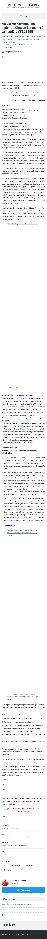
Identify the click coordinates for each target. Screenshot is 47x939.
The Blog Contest (15, 828)
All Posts (14, 883)
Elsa (3, 789)
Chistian (4, 780)
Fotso (4, 794)
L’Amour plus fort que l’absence (13, 910)
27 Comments (24, 890)
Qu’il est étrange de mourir (11, 915)
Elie (3, 784)
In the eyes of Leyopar (23, 5)
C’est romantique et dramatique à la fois (16, 905)
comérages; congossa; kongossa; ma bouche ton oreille (21, 837)
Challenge (5, 828)
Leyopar (8, 52)
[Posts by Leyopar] (3, 52)
